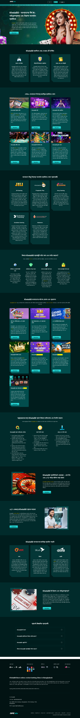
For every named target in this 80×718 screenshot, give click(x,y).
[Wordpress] (28, 669)
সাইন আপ (30, 259)
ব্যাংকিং (55, 561)
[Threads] (34, 667)
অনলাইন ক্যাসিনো (16, 513)
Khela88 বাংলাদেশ (13, 302)
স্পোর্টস (12, 329)
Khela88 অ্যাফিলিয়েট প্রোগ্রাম (48, 481)
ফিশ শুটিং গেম (39, 149)
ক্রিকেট (12, 113)
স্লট (45, 114)
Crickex (17, 114)
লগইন (69, 273)
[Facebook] (28, 667)
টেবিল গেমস (16, 148)
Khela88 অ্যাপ (34, 421)
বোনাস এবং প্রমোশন (49, 302)
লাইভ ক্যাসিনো (64, 114)
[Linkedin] (32, 671)
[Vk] (34, 669)
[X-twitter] (30, 667)
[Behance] (30, 669)
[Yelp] (30, 671)
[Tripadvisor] (32, 669)
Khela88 (13, 23)
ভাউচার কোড (46, 281)
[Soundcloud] (28, 671)
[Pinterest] (32, 667)
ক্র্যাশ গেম (60, 149)
